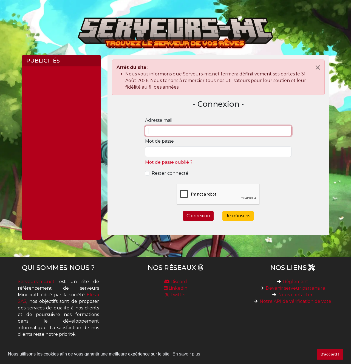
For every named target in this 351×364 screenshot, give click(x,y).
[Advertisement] (61, 153)
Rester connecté (170, 173)
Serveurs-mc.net (36, 281)
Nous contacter (295, 294)
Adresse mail (158, 120)
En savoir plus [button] (186, 354)
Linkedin (177, 288)
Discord (178, 281)
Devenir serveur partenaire (295, 288)
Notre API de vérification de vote (295, 301)
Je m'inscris (238, 215)
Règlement (295, 281)
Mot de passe (159, 141)
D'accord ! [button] (330, 354)
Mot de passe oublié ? (169, 162)
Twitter (177, 294)
